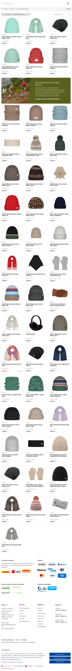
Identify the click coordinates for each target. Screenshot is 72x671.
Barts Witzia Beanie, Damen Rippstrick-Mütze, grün (10, 67)
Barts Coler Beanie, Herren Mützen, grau (10, 485)
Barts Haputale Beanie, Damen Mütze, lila (11, 304)
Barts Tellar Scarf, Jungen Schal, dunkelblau (60, 364)
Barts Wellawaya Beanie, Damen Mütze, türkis (11, 37)
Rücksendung (41, 613)
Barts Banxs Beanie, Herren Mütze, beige (34, 425)
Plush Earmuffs (30, 334)
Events (21, 613)
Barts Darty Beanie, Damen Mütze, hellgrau (10, 455)
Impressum (24, 639)
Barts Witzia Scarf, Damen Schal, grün (36, 37)
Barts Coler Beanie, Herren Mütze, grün (58, 37)
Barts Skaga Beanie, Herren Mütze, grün (34, 304)
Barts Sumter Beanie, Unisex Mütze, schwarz (10, 425)
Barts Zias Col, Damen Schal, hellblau (58, 124)
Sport (6, 9)
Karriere (21, 611)
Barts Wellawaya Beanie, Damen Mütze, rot (11, 214)
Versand (39, 611)
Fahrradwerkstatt (24, 608)
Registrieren (40, 616)
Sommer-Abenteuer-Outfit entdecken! (46, 99)
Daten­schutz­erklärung (8, 662)
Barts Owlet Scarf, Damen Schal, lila (59, 425)
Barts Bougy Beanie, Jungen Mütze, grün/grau (58, 395)
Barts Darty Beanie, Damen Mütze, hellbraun (34, 124)
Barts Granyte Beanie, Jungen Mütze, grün (35, 395)
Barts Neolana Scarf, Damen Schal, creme (58, 184)
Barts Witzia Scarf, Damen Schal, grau (12, 545)
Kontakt (21, 618)
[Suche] (68, 3)
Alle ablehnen (60, 661)
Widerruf (39, 621)
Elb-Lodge (22, 616)
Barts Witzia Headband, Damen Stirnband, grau (59, 515)
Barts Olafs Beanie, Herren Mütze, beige (34, 244)
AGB (17, 639)
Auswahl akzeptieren (60, 658)
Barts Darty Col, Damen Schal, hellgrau (59, 67)
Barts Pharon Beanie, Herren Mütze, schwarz (10, 244)
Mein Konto (40, 618)
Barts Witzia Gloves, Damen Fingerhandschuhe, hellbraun (35, 485)
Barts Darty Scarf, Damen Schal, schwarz (35, 274)
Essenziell (7, 666)
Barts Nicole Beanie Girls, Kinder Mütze (36, 515)
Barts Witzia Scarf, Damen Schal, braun (12, 515)
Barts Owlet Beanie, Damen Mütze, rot (34, 67)
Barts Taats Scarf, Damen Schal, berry (11, 364)
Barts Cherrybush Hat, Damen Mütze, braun (35, 214)
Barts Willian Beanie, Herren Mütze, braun (10, 184)
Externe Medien (19, 666)
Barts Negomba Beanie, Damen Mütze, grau (59, 244)
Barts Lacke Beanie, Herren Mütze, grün (58, 334)
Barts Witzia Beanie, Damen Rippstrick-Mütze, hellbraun (58, 455)
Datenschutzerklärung (7, 639)
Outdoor (12, 9)
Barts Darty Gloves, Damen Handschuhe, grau (58, 274)
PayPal (30, 666)
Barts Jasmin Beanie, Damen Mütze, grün (58, 154)
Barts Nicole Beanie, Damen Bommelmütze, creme (34, 154)
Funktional (40, 666)
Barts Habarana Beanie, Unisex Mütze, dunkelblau (59, 214)
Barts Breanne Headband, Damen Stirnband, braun (57, 304)
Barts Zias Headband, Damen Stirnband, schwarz (34, 455)
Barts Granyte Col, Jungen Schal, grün (12, 395)
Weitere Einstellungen (7, 668)
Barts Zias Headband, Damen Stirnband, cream (10, 154)
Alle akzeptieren (60, 654)
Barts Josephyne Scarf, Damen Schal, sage (11, 334)
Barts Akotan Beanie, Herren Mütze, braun (34, 184)
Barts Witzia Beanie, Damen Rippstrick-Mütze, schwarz (58, 485)
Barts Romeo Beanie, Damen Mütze (34, 364)
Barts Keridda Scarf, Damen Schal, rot (10, 274)
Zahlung (39, 608)
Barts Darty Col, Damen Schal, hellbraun (11, 124)
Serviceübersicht (24, 621)
